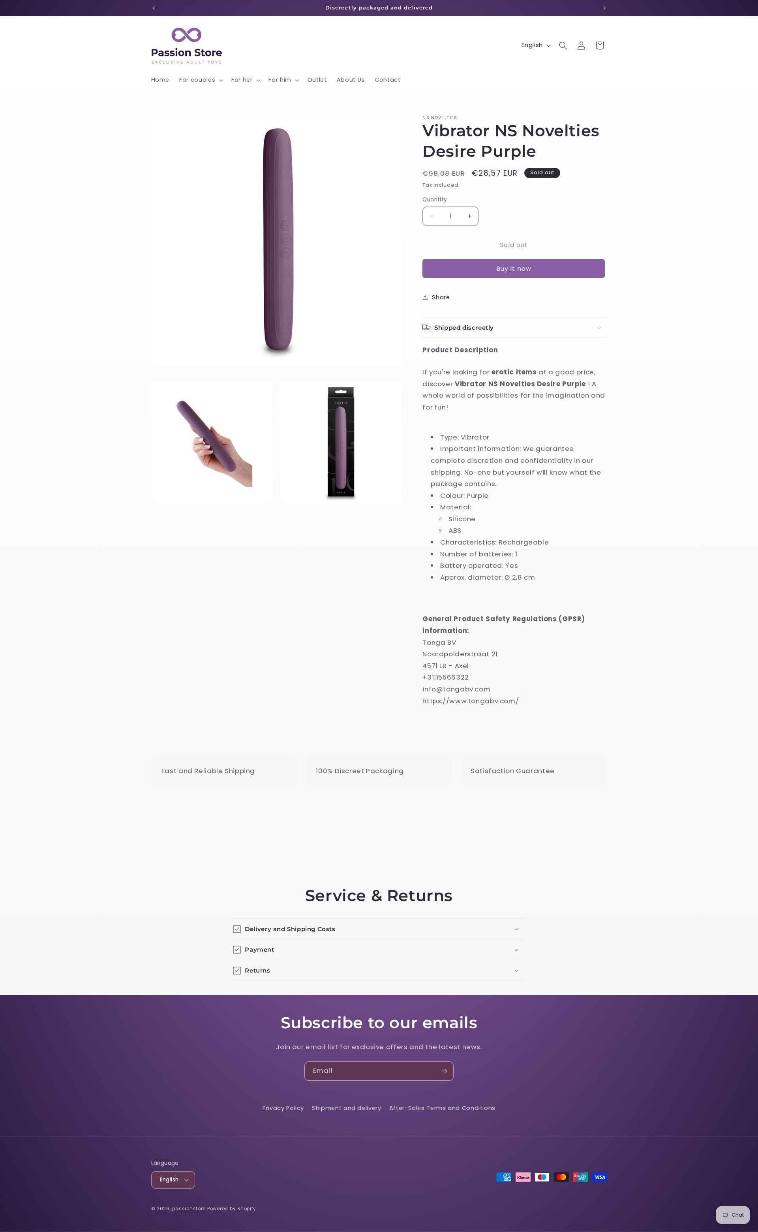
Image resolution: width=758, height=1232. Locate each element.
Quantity (434, 199)
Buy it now (514, 268)
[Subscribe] (444, 1071)
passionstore (189, 1209)
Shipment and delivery (346, 1108)
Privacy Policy (283, 1108)
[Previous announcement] (153, 8)
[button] (200, 80)
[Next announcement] (604, 8)
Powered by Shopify (231, 1209)
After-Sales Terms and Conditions (442, 1108)
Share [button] (441, 297)
